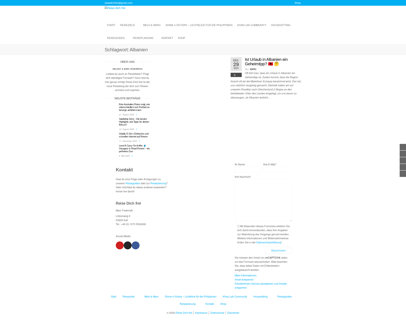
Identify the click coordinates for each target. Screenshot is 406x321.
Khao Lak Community (251, 25)
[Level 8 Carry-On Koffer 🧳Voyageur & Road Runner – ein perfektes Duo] (111, 148)
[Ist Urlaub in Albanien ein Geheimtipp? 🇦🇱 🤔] (190, 76)
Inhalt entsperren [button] (244, 279)
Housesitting (280, 25)
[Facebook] (136, 245)
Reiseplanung (143, 38)
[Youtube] (120, 245)
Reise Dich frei (184, 312)
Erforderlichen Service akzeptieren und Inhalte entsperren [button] (261, 286)
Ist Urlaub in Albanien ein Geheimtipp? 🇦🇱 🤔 (266, 61)
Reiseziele (127, 25)
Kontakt (167, 38)
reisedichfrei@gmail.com (119, 3)
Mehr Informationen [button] (245, 275)
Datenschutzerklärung (268, 242)
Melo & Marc (152, 25)
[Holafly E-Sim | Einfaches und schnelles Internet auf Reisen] (111, 137)
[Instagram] (128, 245)
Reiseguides (116, 38)
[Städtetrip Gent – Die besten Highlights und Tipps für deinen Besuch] (111, 122)
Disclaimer (233, 312)
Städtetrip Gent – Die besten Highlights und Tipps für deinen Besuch (134, 122)
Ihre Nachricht (242, 177)
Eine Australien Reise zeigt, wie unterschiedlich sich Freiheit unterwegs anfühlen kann (134, 107)
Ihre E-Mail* (269, 164)
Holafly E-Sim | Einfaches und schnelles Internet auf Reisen (133, 135)
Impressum (201, 312)
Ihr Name (240, 164)
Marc (253, 69)
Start (111, 25)
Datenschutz (217, 312)
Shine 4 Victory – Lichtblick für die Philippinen (199, 25)
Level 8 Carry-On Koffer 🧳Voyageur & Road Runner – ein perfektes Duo (134, 148)
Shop (298, 3)
